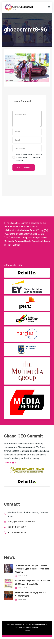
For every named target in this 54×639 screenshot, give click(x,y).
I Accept (27, 631)
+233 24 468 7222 (17, 527)
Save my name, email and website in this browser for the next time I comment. (29, 157)
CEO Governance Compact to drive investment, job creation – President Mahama (32, 568)
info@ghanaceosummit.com (21, 521)
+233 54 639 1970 (17, 532)
